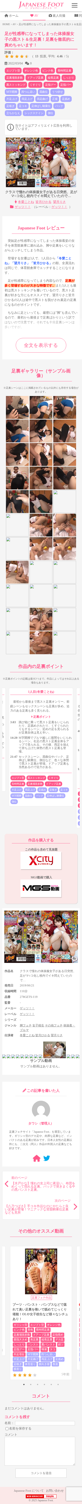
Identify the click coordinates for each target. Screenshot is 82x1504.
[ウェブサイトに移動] (37, 1158)
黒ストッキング (16, 84)
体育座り (30, 1364)
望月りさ (59, 202)
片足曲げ (33, 1359)
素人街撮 (59, 15)
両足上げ (27, 99)
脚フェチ (26, 1025)
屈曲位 (43, 91)
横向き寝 (44, 1364)
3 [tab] (37, 1384)
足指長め (57, 1334)
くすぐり (35, 84)
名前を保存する (20, 1428)
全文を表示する (41, 345)
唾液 (44, 1349)
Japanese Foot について (29, 1490)
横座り (18, 1369)
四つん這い (28, 91)
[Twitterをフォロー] (46, 1158)
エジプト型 (13, 70)
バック (59, 106)
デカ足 (59, 1339)
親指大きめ (20, 1339)
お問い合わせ (55, 1490)
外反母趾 (19, 1354)
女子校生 (38, 1025)
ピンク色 (47, 70)
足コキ (23, 106)
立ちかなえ (13, 113)
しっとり (68, 77)
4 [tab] (44, 1384)
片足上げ (11, 99)
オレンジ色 (31, 70)
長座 (55, 1364)
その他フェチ (54, 1025)
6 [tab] (58, 1384)
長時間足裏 (64, 70)
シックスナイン (34, 113)
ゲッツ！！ (23, 207)
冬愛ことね (26, 202)
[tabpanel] (41, 1313)
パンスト (33, 1344)
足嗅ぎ (10, 106)
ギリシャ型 (20, 1324)
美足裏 (34, 1339)
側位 (50, 113)
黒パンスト (48, 1344)
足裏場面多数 (14, 77)
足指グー (50, 84)
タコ (52, 1349)
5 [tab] (51, 1384)
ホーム (13, 15)
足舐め (66, 99)
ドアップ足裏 (35, 77)
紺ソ (61, 1344)
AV (36, 15)
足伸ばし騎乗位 (41, 106)
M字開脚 (11, 91)
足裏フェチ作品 (41, 1297)
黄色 (30, 1329)
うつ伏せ (57, 91)
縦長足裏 (53, 77)
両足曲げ (42, 99)
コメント (11, 1434)
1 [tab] (24, 1384)
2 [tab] (30, 1384)
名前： (9, 1422)
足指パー (65, 84)
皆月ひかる (43, 202)
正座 (55, 99)
